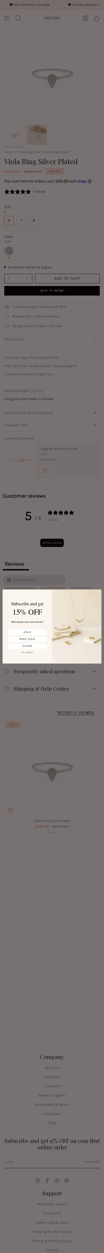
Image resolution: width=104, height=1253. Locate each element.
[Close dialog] (98, 592)
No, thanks (27, 652)
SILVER (27, 646)
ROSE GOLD (27, 639)
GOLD (27, 632)
